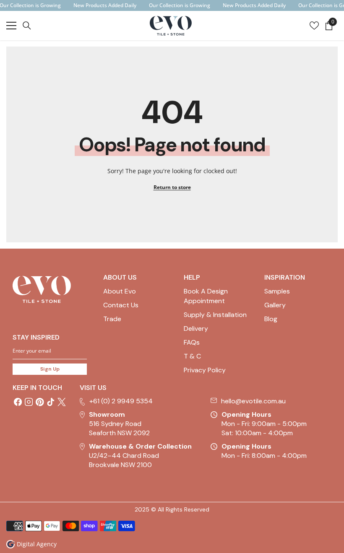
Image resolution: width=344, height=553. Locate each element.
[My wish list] (314, 25)
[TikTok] (50, 402)
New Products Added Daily (104, 5)
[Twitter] (61, 402)
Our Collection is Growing (179, 5)
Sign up (50, 369)
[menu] (11, 26)
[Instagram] (28, 402)
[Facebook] (18, 402)
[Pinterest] (39, 402)
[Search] (27, 26)
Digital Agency (37, 544)
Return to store (172, 187)
